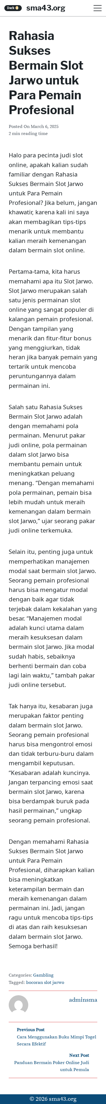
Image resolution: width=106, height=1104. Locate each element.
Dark (13, 8)
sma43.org (45, 7)
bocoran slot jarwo (45, 983)
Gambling (43, 975)
